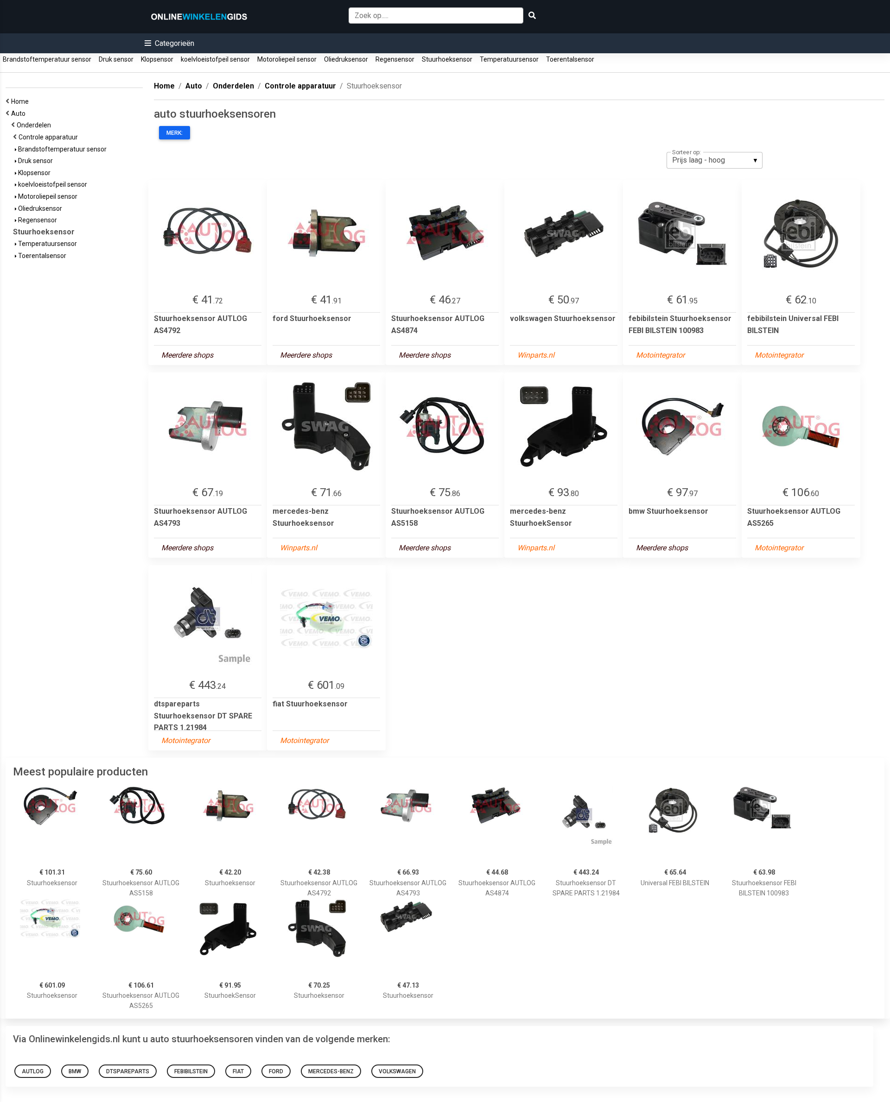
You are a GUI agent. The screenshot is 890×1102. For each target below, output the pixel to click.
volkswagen (397, 1071)
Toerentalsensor (570, 59)
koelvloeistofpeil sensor (215, 59)
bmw (75, 1071)
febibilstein (191, 1071)
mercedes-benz (331, 1071)
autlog (33, 1071)
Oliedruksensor (346, 59)
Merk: (174, 133)
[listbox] (715, 160)
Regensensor (395, 59)
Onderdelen (35, 125)
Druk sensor (116, 59)
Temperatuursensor (509, 59)
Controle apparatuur (50, 137)
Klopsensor (157, 59)
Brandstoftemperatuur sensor (47, 59)
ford (276, 1071)
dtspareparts (127, 1071)
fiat (238, 1071)
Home (21, 101)
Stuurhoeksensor (447, 59)
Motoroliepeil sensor (286, 59)
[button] (169, 43)
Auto (19, 113)
